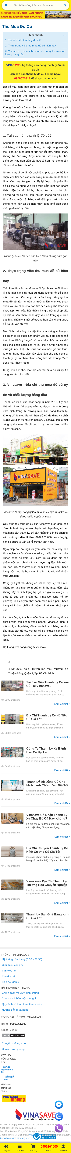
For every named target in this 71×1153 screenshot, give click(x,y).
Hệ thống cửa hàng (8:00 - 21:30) (22, 959)
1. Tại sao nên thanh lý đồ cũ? (23, 40)
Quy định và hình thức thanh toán (22, 1004)
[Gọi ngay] (59, 1131)
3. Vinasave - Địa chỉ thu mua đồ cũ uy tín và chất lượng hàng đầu (35, 52)
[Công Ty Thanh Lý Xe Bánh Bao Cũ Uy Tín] (12, 752)
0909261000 (35, 1134)
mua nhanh (35, 1017)
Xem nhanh (35, 34)
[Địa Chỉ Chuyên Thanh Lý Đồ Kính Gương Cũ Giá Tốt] (12, 851)
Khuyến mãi (9, 976)
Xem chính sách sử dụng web (15, 1138)
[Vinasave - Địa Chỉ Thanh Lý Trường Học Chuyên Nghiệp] (12, 885)
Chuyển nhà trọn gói (14, 1043)
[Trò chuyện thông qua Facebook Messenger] (59, 1107)
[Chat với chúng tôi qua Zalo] (59, 1119)
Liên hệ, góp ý (10, 981)
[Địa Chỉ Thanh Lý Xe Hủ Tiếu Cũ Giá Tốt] (12, 719)
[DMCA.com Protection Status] (13, 1036)
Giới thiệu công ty (12, 964)
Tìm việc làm (9, 970)
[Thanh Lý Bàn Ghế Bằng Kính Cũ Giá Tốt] (12, 918)
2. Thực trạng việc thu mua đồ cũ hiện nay (30, 45)
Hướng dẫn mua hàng (15, 1009)
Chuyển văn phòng (13, 1048)
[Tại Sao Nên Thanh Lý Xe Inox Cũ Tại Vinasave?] (12, 686)
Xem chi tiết (62, 704)
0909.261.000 (18, 1023)
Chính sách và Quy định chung (20, 992)
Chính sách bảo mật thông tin (19, 998)
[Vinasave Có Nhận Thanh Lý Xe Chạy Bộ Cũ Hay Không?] (12, 818)
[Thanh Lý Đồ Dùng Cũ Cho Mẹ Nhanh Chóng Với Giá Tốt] (12, 785)
